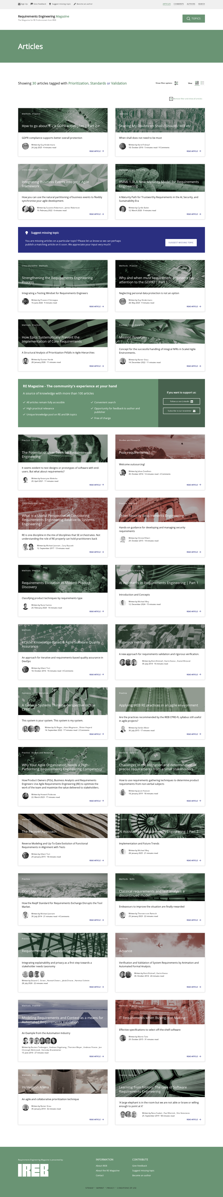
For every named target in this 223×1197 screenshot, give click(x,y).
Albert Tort (45, 668)
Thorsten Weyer (75, 1047)
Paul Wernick (170, 1113)
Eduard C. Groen (38, 980)
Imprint (100, 1188)
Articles (167, 4)
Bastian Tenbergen (39, 1047)
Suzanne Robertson (55, 207)
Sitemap (89, 1188)
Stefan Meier (143, 727)
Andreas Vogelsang (58, 1047)
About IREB (101, 1165)
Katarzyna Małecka (49, 478)
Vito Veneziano (183, 1113)
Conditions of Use (126, 1188)
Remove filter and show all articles (187, 98)
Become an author (141, 1175)
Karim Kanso (170, 661)
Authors (191, 4)
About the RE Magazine (108, 1170)
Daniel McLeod (183, 661)
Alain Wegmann (71, 727)
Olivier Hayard (85, 727)
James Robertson (72, 207)
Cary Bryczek (68, 545)
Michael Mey (143, 601)
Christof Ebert (144, 538)
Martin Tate (143, 1036)
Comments (179, 4)
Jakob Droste (68, 980)
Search (201, 4)
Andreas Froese (90, 1047)
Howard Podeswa (48, 794)
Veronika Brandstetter (51, 1050)
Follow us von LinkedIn (180, 401)
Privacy (110, 1188)
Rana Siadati (157, 1113)
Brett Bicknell (157, 661)
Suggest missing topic (181, 242)
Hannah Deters (54, 980)
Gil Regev (58, 727)
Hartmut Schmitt (82, 980)
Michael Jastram (53, 545)
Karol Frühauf (144, 144)
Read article (95, 151)
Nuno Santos (46, 605)
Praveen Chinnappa (49, 300)
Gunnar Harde (47, 359)
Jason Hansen (144, 791)
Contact (100, 1175)
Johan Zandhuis (144, 471)
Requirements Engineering (43, 17)
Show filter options (164, 83)
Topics (196, 18)
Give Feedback (139, 1165)
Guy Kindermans (48, 144)
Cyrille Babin (143, 207)
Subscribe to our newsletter (180, 410)
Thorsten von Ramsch (147, 913)
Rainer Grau (143, 359)
